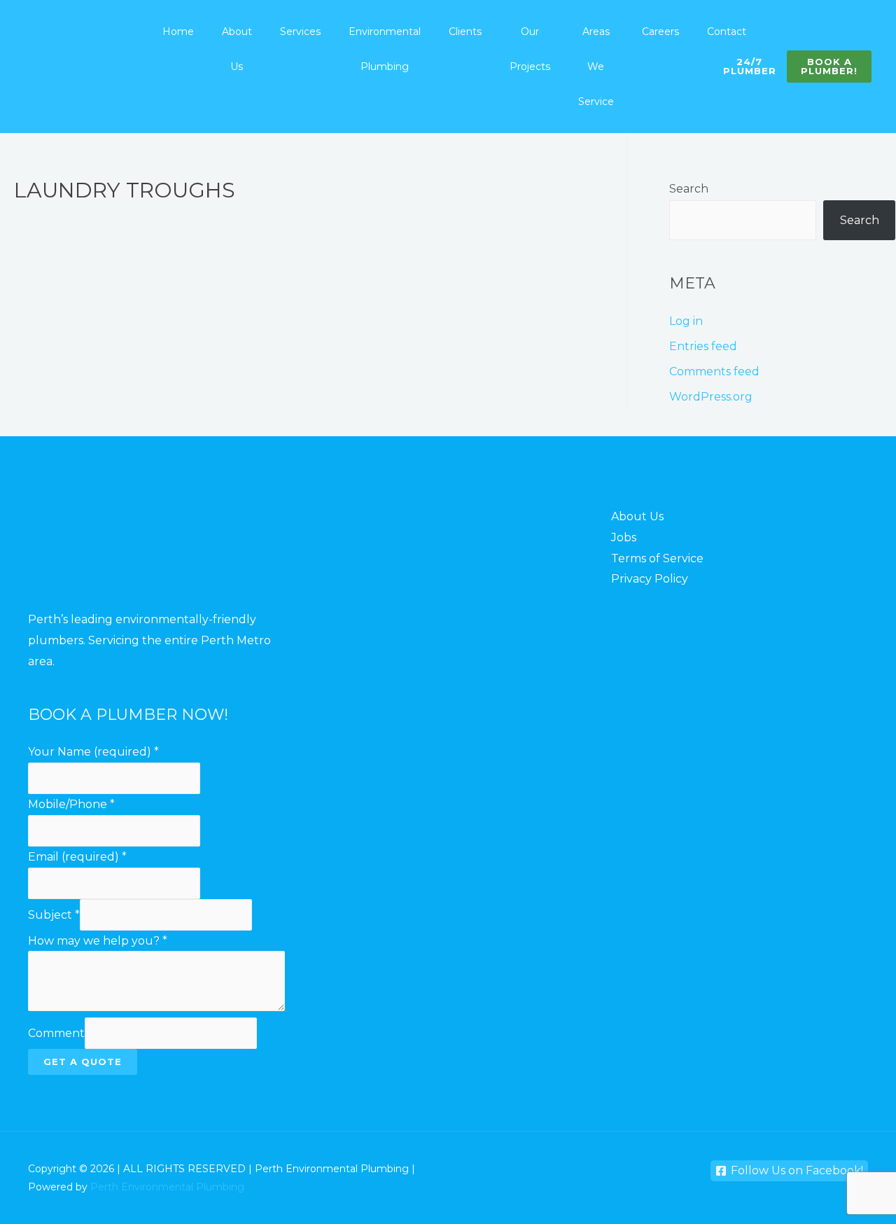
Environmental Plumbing (385, 49)
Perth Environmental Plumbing (167, 1187)
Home (178, 31)
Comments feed (714, 371)
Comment (56, 1033)
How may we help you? (97, 940)
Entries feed (703, 346)
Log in (686, 321)
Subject (54, 915)
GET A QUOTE (82, 1061)
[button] (829, 66)
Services (300, 31)
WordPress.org (710, 396)
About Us (237, 49)
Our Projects (530, 49)
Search (688, 188)
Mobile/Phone (71, 804)
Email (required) (77, 856)
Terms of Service (657, 558)
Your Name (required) (93, 751)
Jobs (623, 537)
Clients (465, 31)
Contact (726, 31)
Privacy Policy (649, 578)
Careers (660, 31)
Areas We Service (596, 66)
